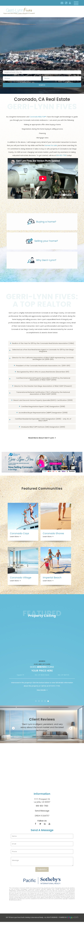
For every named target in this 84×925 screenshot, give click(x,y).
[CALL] (66, 2)
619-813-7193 (61, 155)
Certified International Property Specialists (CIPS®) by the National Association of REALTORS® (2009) (43, 379)
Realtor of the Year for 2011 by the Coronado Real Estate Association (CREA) (43, 343)
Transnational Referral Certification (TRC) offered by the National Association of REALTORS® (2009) (43, 393)
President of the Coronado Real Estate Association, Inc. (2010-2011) (43, 365)
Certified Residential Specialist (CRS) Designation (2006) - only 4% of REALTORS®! (43, 420)
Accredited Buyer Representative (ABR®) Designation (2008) (43, 412)
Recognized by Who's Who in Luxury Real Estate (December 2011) (43, 372)
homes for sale (51, 145)
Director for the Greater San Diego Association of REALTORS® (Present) (43, 386)
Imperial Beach (52, 577)
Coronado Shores (53, 533)
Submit (42, 869)
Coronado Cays (19, 533)
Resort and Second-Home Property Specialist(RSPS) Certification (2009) (43, 400)
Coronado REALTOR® (38, 117)
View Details (41, 690)
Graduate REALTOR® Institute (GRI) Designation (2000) (43, 427)
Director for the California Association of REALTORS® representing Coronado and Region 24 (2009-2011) (43, 358)
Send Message (42, 810)
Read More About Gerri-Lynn (41, 438)
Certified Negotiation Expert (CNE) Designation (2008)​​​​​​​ (43, 406)
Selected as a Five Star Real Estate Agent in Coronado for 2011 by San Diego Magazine (43, 350)
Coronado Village (20, 577)
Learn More (14, 536)
